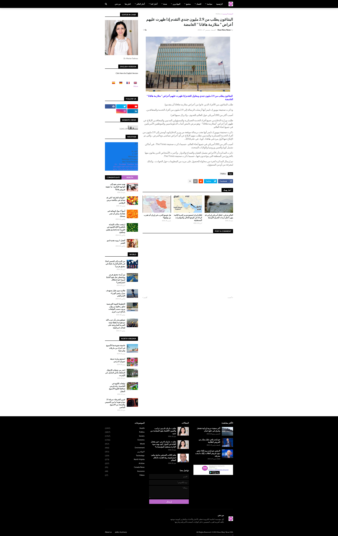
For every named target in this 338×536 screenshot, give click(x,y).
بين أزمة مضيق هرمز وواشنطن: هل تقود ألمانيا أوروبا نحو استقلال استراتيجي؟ (115, 278)
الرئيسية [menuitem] (219, 4)
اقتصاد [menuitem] (198, 4)
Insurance (125, 471)
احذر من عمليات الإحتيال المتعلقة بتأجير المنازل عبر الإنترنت (115, 372)
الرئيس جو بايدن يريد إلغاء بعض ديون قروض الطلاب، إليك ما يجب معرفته (207, 453)
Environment (125, 448)
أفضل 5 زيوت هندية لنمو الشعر (116, 241)
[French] (127, 83)
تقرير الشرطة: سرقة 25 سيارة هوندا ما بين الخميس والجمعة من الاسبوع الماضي (115, 403)
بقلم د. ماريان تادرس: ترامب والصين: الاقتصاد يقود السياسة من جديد (163, 430)
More (135, 86)
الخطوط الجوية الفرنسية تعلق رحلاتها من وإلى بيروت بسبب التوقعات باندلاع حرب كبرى (116, 308)
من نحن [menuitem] (118, 4)
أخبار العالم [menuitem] (141, 4)
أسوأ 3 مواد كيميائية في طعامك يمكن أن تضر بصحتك (116, 213)
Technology (125, 455)
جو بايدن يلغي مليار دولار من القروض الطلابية (209, 440)
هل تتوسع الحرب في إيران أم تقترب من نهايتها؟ (157, 216)
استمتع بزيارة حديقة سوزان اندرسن (117, 360)
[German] (120, 83)
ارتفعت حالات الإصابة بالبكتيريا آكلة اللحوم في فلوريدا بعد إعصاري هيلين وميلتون (115, 228)
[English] (134, 83)
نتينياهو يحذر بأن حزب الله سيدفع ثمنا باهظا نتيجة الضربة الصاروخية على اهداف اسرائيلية (115, 324)
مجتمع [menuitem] (188, 4)
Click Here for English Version (127, 73)
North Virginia (125, 459)
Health (129, 177)
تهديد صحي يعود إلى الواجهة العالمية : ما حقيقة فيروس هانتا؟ (115, 186)
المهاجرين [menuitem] (176, 4)
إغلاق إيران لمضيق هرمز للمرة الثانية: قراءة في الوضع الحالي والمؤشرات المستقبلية (188, 217)
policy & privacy (121, 532)
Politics (218, 14)
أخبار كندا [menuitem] (154, 4)
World (125, 444)
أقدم (145, 297)
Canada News (125, 467)
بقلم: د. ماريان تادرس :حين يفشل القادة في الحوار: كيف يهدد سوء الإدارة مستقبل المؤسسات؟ (163, 444)
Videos (125, 475)
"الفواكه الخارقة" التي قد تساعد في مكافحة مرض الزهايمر (115, 200)
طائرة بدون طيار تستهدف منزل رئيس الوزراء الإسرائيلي (115, 293)
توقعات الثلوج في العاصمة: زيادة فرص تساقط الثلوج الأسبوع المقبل (117, 387)
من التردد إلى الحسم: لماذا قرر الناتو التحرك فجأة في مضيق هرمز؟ (115, 263)
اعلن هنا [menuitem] (128, 4)
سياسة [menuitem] (209, 4)
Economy (125, 440)
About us (108, 532)
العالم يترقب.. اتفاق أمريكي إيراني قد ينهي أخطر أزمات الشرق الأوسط (219, 216)
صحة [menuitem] (165, 4)
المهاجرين (125, 451)
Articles (125, 463)
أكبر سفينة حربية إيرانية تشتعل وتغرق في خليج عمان (208, 429)
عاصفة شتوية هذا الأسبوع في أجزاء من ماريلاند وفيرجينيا (115, 348)
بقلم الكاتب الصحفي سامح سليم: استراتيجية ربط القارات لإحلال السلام (163, 457)
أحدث (230, 297)
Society (125, 436)
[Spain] (112, 83)
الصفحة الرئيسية (227, 14)
